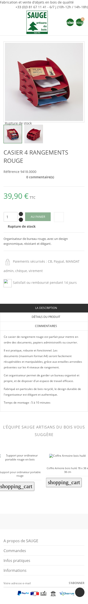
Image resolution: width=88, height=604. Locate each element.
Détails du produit (45, 317)
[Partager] (59, 217)
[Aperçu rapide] (16, 501)
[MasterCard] (14, 594)
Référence (11, 171)
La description (45, 308)
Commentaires (45, 326)
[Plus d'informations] (23, 501)
